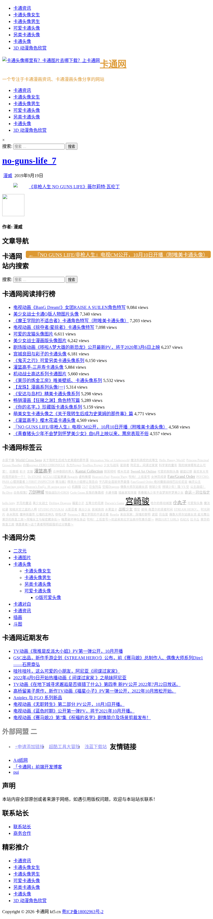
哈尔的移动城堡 (161, 503)
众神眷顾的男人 (63, 471)
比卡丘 (194, 519)
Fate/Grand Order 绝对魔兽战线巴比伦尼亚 (159, 481)
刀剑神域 (36, 492)
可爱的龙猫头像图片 (33, 334)
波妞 (155, 514)
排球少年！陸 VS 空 (175, 486)
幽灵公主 (195, 481)
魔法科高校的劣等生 (144, 460)
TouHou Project (92, 465)
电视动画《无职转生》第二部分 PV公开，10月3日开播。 (69, 704)
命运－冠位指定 (197, 492)
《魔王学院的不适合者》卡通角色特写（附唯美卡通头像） (71, 320)
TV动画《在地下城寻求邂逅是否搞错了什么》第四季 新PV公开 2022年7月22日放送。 (97, 684)
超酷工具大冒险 (64, 746)
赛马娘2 (60, 481)
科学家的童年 (168, 465)
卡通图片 (22, 557)
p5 (69, 486)
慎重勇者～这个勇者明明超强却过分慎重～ (44, 524)
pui (16, 772)
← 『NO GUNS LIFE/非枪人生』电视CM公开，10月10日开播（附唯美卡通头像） (118, 255)
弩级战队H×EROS (57, 492)
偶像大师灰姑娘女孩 (134, 486)
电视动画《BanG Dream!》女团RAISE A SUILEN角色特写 (69, 307)
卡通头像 (22, 41)
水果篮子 (111, 509)
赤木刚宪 (12, 514)
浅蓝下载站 (96, 746)
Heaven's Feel (101, 476)
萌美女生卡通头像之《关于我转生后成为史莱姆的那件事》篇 (73, 413)
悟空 (137, 509)
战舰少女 (125, 509)
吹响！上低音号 (139, 476)
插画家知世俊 (127, 492)
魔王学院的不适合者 (95, 514)
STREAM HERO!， (187, 509)
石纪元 (184, 519)
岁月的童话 (24, 503)
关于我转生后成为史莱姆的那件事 (66, 460)
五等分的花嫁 (94, 503)
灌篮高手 (43, 471)
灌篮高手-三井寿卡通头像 (38, 367)
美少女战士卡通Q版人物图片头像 (46, 314)
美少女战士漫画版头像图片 (40, 340)
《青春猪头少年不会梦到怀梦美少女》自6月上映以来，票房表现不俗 (81, 433)
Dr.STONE (35, 476)
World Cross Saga (29, 460)
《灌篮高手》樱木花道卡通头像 (44, 420)
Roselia (114, 514)
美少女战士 (40, 503)
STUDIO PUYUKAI (51, 509)
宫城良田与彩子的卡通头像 (40, 354)
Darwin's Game (114, 503)
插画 (17, 617)
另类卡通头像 (26, 34)
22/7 (85, 486)
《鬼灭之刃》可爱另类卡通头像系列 (48, 360)
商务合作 (22, 833)
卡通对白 (22, 604)
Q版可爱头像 (48, 597)
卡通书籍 (111, 492)
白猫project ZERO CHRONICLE (44, 465)
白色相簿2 (20, 492)
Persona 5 (74, 514)
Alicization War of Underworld (110, 460)
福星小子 (78, 503)
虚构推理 (85, 476)
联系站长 (22, 826)
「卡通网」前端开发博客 (37, 767)
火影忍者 (71, 509)
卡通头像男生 (26, 21)
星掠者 (124, 465)
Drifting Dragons (60, 503)
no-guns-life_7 (29, 161)
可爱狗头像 (195, 503)
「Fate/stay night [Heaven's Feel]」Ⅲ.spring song (34, 486)
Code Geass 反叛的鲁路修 (87, 492)
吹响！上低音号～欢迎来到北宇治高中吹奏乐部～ (120, 519)
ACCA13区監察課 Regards (60, 476)
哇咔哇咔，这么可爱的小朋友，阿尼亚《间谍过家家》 (66, 671)
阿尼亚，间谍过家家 (144, 465)
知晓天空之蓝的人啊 (23, 509)
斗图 (17, 624)
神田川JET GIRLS (167, 519)
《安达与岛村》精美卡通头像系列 (46, 393)
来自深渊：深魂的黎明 (135, 514)
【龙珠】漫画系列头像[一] (39, 387)
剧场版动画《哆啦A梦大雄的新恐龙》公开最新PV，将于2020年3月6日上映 (86, 347)
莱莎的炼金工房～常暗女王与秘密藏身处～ (31, 519)
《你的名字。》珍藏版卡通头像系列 (47, 407)
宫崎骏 (137, 501)
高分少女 (84, 509)
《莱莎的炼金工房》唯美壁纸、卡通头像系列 (57, 380)
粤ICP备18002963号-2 (82, 911)
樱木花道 (123, 471)
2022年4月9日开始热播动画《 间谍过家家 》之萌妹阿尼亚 (69, 677)
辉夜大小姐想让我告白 (82, 481)
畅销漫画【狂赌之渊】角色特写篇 (46, 400)
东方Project (73, 465)
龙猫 (30, 471)
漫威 (7, 175)
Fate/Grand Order (181, 476)
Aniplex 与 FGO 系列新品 (37, 697)
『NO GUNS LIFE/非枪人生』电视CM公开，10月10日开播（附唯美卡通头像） (90, 427)
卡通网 (113, 64)
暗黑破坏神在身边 (73, 519)
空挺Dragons (110, 486)
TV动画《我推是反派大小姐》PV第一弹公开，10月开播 (68, 651)
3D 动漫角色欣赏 (30, 48)
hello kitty (8, 503)
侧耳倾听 (110, 471)
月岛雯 (163, 514)
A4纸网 (20, 760)
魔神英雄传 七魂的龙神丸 (37, 514)
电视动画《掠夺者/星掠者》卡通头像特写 (53, 327)
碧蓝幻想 (186, 471)
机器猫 (76, 486)
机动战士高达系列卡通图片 (40, 373)
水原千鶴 (8, 460)
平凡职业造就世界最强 (114, 481)
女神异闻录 (158, 476)
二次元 (20, 551)
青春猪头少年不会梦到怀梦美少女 (161, 492)
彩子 (23, 471)
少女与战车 (111, 465)
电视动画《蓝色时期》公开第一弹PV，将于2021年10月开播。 (74, 711)
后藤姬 (14, 471)
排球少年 (155, 486)
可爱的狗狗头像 (168, 471)
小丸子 (179, 502)
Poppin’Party (119, 476)
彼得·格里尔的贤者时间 (157, 509)
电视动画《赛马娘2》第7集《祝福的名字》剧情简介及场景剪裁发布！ (82, 717)
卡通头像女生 (26, 14)
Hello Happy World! (172, 460)
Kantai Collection (89, 471)
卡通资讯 (22, 8)
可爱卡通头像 (26, 28)
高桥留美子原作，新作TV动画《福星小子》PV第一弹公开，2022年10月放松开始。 (94, 691)
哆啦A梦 (61, 514)
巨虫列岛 (95, 486)
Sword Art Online (143, 471)
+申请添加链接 (29, 746)
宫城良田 (98, 509)
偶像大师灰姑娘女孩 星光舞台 (189, 514)
